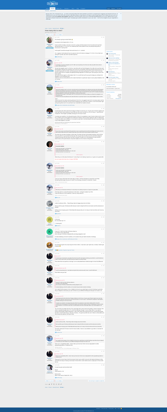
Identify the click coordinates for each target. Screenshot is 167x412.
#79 (103, 351)
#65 (103, 126)
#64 (103, 108)
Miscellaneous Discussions (113, 60)
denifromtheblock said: (60, 268)
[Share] (101, 37)
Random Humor (111, 75)
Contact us (98, 408)
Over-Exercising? (112, 53)
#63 (103, 84)
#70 (103, 217)
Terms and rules (104, 408)
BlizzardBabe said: (59, 144)
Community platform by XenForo (83, 410)
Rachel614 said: (59, 129)
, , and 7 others (66, 250)
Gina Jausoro (118, 98)
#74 (103, 265)
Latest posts (109, 51)
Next (60, 34)
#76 (103, 293)
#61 (103, 37)
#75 (103, 277)
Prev (47, 34)
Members (66, 8)
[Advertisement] (83, 24)
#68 (103, 185)
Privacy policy (111, 408)
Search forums (53, 10)
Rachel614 (48, 32)
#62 (103, 60)
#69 (103, 200)
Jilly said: (57, 256)
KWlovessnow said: (59, 280)
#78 (103, 335)
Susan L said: (58, 62)
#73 (103, 253)
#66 (103, 141)
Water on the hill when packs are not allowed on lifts (114, 64)
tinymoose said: (59, 296)
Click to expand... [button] (79, 154)
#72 (103, 242)
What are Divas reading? (113, 58)
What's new (58, 8)
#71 (103, 229)
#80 (103, 365)
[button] (62, 8)
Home (47, 8)
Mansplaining (111, 71)
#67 (103, 163)
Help (73, 8)
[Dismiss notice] (120, 13)
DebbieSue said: (59, 87)
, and (65, 105)
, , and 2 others (67, 239)
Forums (52, 8)
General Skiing (111, 56)
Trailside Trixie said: (59, 319)
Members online (110, 84)
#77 (103, 317)
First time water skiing (113, 77)
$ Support (83, 8)
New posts (47, 10)
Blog (78, 8)
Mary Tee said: (58, 187)
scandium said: (58, 353)
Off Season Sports (111, 80)
